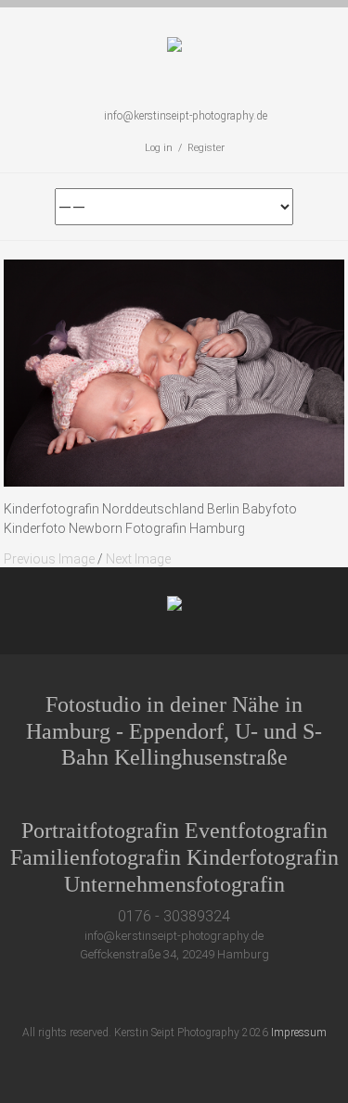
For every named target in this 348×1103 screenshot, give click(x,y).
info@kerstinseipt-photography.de (185, 115)
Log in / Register (185, 148)
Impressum (299, 1032)
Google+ (183, 995)
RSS (252, 995)
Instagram (218, 995)
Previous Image (49, 559)
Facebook (149, 995)
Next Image (138, 559)
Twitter (114, 995)
